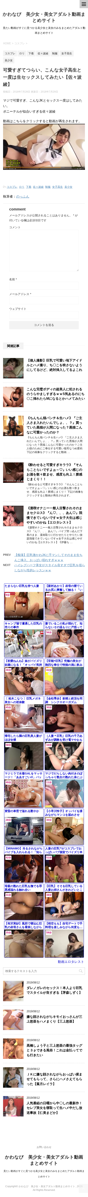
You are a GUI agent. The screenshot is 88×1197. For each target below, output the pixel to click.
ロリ (21, 186)
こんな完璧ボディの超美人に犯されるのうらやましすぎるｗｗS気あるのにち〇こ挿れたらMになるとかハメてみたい (56, 393)
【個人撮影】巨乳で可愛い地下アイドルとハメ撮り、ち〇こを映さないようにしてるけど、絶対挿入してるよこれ (54, 365)
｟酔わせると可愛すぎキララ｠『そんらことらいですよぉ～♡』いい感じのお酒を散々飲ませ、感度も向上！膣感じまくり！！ (54, 472)
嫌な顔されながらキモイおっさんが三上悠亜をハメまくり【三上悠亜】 (54, 1019)
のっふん (22, 196)
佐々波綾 (38, 186)
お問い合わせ (44, 1147)
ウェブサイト (17, 308)
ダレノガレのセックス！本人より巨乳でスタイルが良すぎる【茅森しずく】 (54, 990)
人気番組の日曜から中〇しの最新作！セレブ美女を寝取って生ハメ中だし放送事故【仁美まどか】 (54, 1107)
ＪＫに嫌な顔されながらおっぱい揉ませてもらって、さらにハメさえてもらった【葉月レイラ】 (54, 1079)
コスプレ (12, 186)
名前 (13, 279)
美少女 (68, 186)
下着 (28, 186)
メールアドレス (20, 294)
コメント (15, 227)
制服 (48, 186)
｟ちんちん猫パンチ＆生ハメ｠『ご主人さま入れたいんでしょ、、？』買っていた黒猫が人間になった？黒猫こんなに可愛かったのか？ (54, 425)
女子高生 (57, 186)
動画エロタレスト (71, 961)
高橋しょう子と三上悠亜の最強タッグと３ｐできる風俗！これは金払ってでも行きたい (54, 1050)
